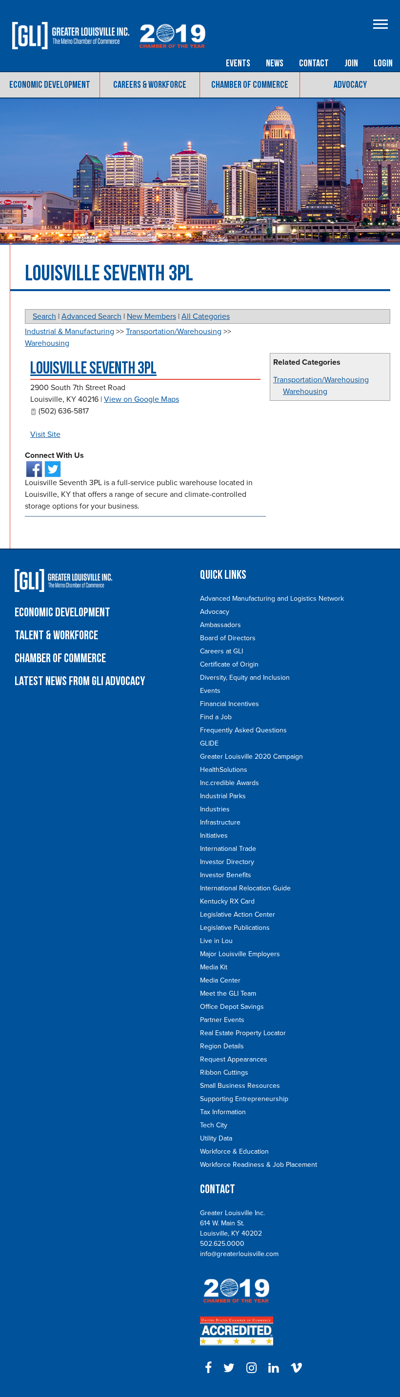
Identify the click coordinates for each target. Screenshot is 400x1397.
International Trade (228, 849)
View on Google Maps (141, 399)
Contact (314, 63)
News (274, 63)
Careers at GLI (221, 651)
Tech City (213, 1125)
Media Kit (213, 967)
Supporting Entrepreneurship (244, 1099)
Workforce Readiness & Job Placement (258, 1165)
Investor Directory (227, 862)
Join (351, 63)
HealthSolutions (223, 770)
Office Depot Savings (232, 1007)
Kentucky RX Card (227, 901)
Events (238, 63)
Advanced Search (91, 316)
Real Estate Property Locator (243, 1033)
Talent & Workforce (56, 635)
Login (383, 63)
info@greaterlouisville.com (239, 1254)
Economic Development (49, 85)
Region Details (222, 1046)
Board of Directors (228, 638)
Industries (215, 809)
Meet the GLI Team (228, 993)
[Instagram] (251, 1368)
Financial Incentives (229, 704)
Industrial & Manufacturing (69, 331)
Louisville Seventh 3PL (93, 368)
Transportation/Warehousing (321, 380)
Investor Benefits (225, 875)
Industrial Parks (223, 796)
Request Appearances (233, 1059)
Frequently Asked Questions (243, 730)
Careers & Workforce (149, 85)
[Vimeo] (296, 1368)
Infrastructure (220, 822)
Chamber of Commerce (249, 85)
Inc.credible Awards (229, 783)
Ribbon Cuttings (224, 1072)
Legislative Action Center (237, 914)
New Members (151, 316)
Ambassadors (220, 625)
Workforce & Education (234, 1151)
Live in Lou (216, 941)
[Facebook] (208, 1368)
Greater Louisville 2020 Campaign (251, 756)
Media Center (220, 980)
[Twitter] (229, 1368)
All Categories (205, 316)
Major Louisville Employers (240, 954)
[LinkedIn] (273, 1368)
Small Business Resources (240, 1086)
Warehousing (305, 391)
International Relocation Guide (245, 888)
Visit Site (45, 434)
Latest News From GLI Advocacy (80, 681)
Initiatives (214, 835)
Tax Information (223, 1112)
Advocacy (350, 85)
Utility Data (216, 1138)
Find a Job (216, 717)
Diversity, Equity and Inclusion (245, 677)
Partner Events (222, 1020)
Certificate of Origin (229, 664)
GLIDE (209, 743)
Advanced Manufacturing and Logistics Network (272, 598)
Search (44, 316)
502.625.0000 (222, 1244)
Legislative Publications (235, 928)
